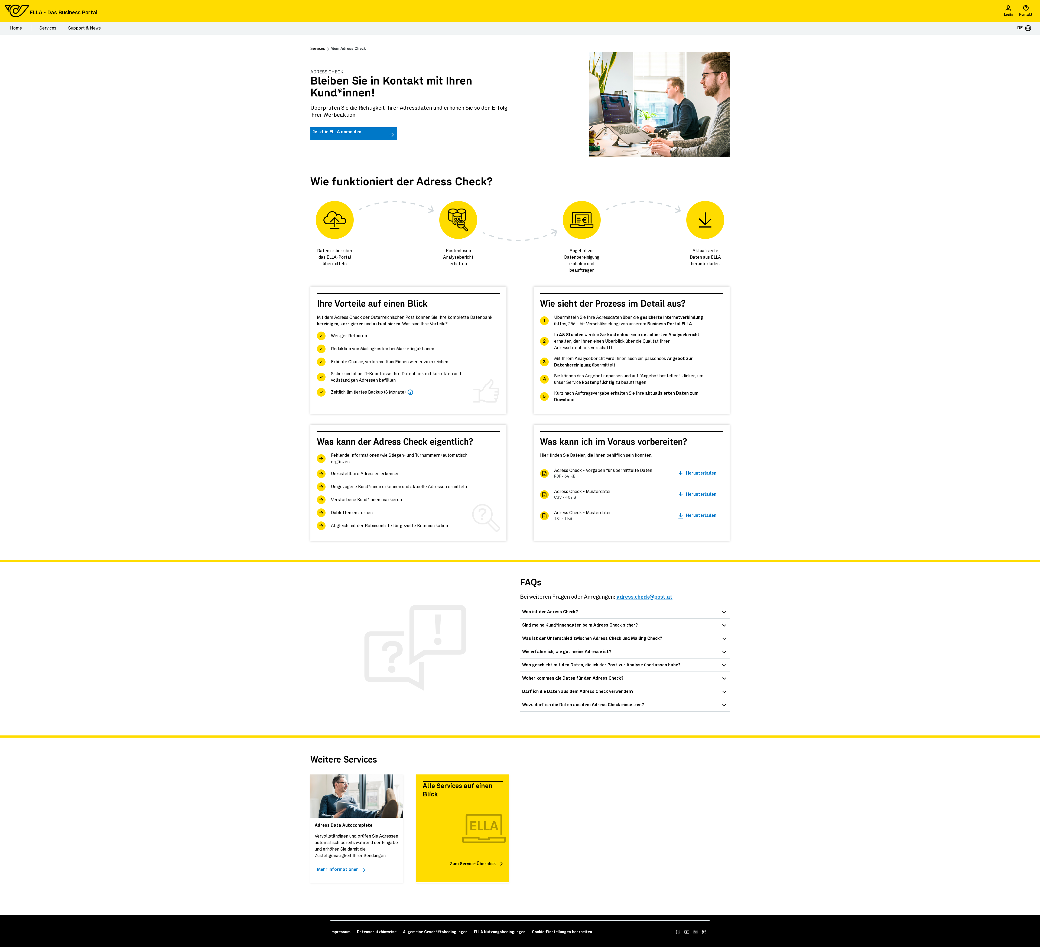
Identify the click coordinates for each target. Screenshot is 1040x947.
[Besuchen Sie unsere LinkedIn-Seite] (695, 932)
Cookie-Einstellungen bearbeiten (562, 932)
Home (16, 28)
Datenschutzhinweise (376, 932)
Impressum (340, 932)
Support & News (84, 28)
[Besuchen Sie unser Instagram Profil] (704, 932)
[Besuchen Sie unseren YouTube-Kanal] (687, 932)
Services (48, 28)
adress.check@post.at (644, 597)
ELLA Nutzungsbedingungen (499, 932)
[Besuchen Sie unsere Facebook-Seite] (678, 932)
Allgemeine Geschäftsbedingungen (435, 932)
